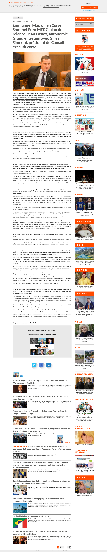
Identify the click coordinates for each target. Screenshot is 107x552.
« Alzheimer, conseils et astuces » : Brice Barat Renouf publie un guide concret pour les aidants (85, 48)
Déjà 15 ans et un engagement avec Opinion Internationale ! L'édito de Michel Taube (85, 108)
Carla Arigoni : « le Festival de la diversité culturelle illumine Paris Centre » (84, 340)
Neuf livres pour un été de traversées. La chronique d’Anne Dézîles (85, 133)
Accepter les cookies (89, 7)
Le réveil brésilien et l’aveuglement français (31, 516)
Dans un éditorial (63, 164)
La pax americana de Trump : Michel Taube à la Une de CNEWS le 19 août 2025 (85, 470)
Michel (23, 373)
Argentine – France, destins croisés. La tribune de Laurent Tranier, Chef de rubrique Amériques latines (85, 392)
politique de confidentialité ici (51, 7)
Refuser (89, 3)
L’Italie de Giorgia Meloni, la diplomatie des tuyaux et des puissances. (84, 495)
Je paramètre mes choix (89, 10)
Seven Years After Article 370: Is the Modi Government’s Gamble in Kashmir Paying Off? (85, 263)
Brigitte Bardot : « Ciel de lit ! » (85, 444)
